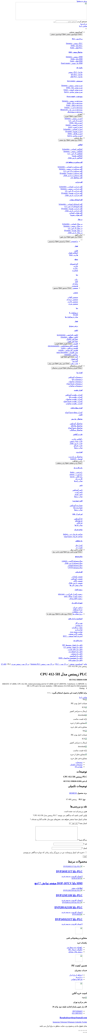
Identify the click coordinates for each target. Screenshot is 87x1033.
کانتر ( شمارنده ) (77, 501)
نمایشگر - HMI (75, 52)
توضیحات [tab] (79, 762)
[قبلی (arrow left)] (86, 1032)
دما (77, 275)
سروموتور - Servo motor (74, 81)
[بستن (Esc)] (79, 1030)
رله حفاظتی (78, 541)
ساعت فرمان (78, 529)
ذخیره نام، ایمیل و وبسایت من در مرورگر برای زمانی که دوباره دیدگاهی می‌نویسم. (53, 852)
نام (85, 844)
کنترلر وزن (79, 452)
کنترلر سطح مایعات (76, 408)
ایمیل (84, 848)
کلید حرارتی (78, 182)
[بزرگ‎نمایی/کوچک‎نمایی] (86, 1030)
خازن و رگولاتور (77, 434)
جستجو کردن (82, 21)
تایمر (80, 485)
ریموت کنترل (78, 589)
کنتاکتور (80, 145)
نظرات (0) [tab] (78, 767)
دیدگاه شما (82, 840)
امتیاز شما (82, 823)
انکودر (76, 330)
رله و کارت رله (78, 468)
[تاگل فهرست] (86, 28)
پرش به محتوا (82, 1)
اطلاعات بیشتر (76, 888)
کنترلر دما (79, 372)
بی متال (80, 219)
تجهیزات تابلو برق (77, 603)
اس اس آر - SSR (77, 514)
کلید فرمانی (78, 572)
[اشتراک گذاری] (81, 1030)
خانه (85, 664)
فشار (76, 246)
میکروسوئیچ (78, 556)
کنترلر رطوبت (78, 390)
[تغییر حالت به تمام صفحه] (84, 1030)
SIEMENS (73, 793)
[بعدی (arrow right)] (84, 1032)
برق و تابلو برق (77, 640)
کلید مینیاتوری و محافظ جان (74, 162)
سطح (76, 259)
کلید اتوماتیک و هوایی (75, 200)
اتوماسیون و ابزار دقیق (75, 619)
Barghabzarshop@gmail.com (73, 1017)
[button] (83, 688)
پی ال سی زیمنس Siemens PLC (42, 664)
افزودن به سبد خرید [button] (69, 876)
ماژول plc (79, 68)
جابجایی (75, 293)
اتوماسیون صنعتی (75, 664)
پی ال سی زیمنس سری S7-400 (15, 664)
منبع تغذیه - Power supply (74, 96)
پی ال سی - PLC (77, 39)
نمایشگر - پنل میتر (76, 419)
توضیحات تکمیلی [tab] (76, 765)
